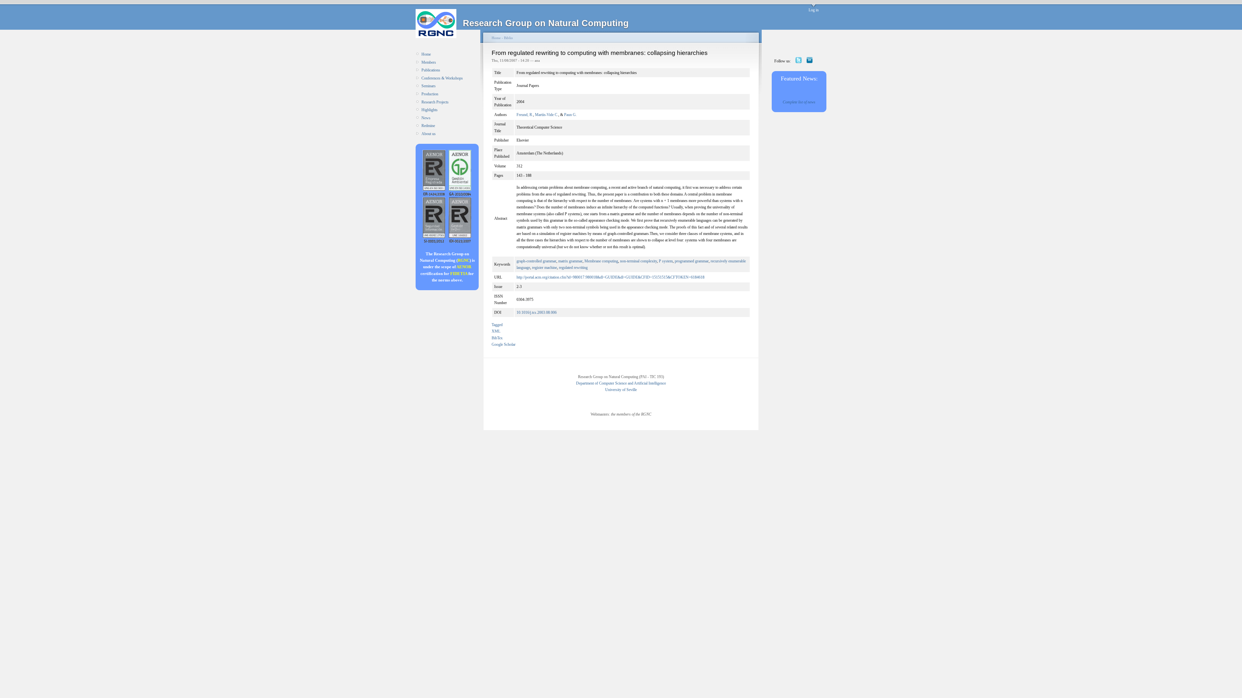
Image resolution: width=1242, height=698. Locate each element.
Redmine (428, 125)
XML (496, 331)
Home (426, 54)
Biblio (508, 38)
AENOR (463, 266)
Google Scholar (504, 344)
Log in (814, 10)
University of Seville (621, 389)
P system (666, 261)
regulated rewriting (573, 267)
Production (429, 94)
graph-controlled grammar (536, 261)
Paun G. (570, 114)
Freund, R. (525, 114)
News (425, 118)
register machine (544, 267)
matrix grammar (570, 261)
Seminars (428, 86)
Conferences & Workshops (442, 78)
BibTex (497, 338)
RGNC (464, 260)
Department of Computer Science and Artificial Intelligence (621, 383)
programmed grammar (692, 261)
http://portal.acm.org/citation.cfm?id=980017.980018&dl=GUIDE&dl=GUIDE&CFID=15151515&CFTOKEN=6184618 (610, 277)
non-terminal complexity (638, 261)
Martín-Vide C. (546, 114)
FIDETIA (458, 273)
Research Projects (435, 102)
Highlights (429, 110)
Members (428, 62)
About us (428, 134)
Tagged (497, 325)
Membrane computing (601, 261)
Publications (430, 70)
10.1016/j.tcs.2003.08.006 (537, 312)
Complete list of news (799, 102)
